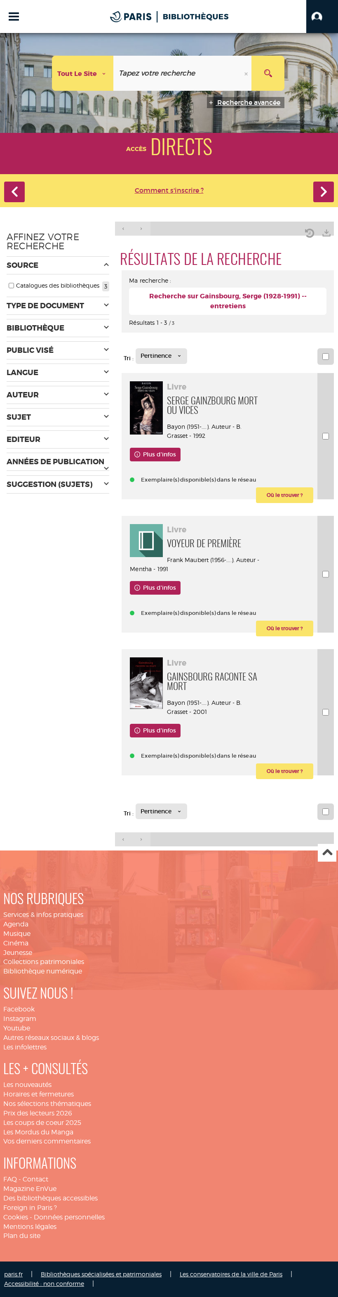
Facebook (19, 1009)
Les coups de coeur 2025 (42, 1123)
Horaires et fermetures (38, 1094)
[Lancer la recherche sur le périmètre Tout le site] (267, 73)
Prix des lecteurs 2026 (37, 1113)
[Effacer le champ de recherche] (247, 73)
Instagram (19, 1019)
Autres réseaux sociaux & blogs (51, 1038)
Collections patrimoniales (43, 962)
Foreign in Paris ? (30, 1208)
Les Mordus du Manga (38, 1132)
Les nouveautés (27, 1085)
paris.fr (13, 1274)
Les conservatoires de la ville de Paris (231, 1274)
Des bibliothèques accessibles (50, 1198)
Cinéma (15, 943)
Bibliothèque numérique (42, 971)
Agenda (15, 924)
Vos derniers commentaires (47, 1141)
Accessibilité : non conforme (44, 1283)
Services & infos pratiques (43, 915)
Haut (327, 853)
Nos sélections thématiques (47, 1104)
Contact (35, 1179)
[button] (322, 16)
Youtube (16, 1028)
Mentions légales (29, 1227)
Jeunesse (17, 953)
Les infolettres (25, 1047)
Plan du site (21, 1236)
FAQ (10, 1179)
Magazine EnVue (29, 1189)
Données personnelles (69, 1217)
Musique (17, 934)
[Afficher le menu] (13, 16)
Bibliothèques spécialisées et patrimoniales (101, 1274)
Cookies (15, 1217)
